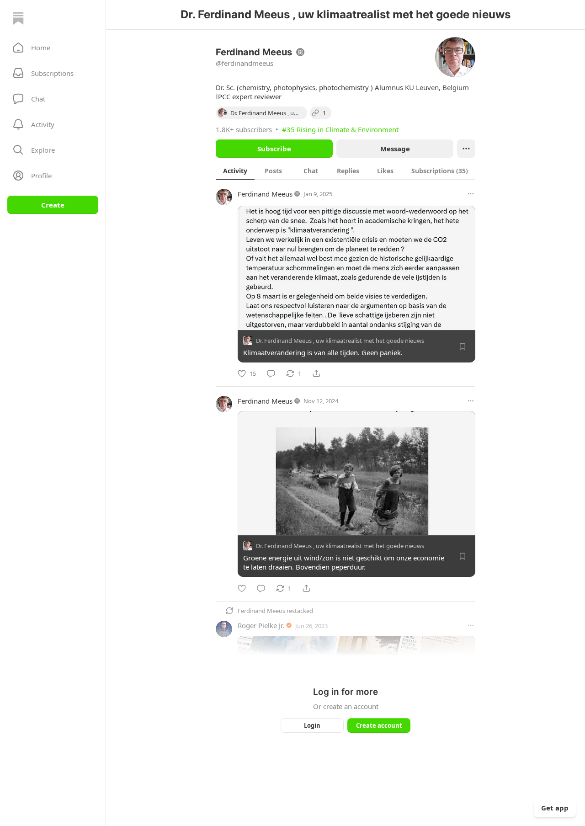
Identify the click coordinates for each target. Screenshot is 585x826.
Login (312, 725)
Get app (555, 807)
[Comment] (271, 373)
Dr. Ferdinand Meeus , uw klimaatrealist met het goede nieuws (340, 340)
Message (395, 148)
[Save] (462, 346)
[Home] (18, 18)
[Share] (316, 373)
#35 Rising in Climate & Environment (340, 129)
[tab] (235, 170)
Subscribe (274, 148)
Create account (379, 725)
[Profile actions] (466, 148)
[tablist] (345, 170)
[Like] (242, 588)
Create (52, 204)
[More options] (470, 194)
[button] (52, 48)
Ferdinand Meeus (265, 193)
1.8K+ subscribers (244, 129)
